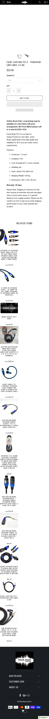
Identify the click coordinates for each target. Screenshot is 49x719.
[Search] (39, 2)
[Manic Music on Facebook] (20, 696)
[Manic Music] (24, 2)
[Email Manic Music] (28, 696)
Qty (8, 86)
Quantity (10, 75)
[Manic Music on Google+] (24, 696)
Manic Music (27, 701)
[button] (24, 104)
